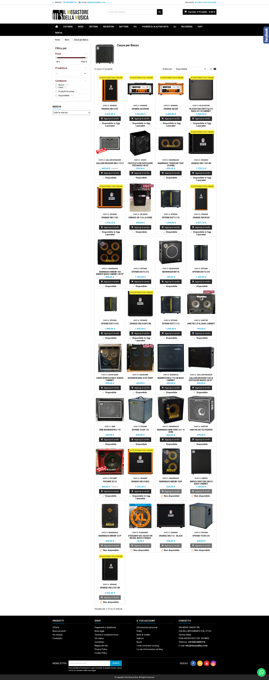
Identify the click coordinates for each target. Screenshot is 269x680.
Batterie (123, 27)
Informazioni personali (147, 627)
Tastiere (93, 27)
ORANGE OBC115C (109, 217)
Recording (187, 27)
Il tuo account (146, 620)
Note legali (99, 631)
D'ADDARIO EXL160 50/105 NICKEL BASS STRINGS (140, 537)
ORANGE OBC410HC (140, 481)
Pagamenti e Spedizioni (105, 627)
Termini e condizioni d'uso (107, 634)
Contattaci (57, 638)
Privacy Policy (101, 649)
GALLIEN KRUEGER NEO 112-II (110, 163)
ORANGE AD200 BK (140, 109)
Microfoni (108, 27)
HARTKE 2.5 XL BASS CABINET (201, 323)
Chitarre (68, 27)
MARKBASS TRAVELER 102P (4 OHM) (171, 164)
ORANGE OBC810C (201, 217)
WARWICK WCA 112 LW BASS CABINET (171, 379)
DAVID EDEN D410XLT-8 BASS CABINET (109, 379)
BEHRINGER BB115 (170, 272)
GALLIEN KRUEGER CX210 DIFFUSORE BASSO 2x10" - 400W (201, 380)
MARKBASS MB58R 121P (109, 536)
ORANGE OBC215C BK (110, 588)
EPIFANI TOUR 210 (201, 536)
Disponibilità (191, 69)
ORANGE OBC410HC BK (140, 323)
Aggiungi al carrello (110, 119)
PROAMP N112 (110, 481)
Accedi (198, 2)
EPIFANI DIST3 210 (201, 272)
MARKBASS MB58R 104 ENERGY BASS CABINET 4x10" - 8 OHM (110, 274)
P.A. (135, 27)
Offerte (56, 627)
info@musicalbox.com (96, 2)
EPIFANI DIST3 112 (170, 323)
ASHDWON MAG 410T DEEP (140, 378)
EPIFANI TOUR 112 (140, 430)
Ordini (139, 631)
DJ (175, 27)
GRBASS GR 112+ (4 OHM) (140, 217)
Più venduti (57, 634)
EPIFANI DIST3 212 (140, 272)
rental (59, 33)
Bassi (81, 27)
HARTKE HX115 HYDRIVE (201, 430)
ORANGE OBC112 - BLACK (171, 536)
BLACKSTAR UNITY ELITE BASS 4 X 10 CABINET (201, 110)
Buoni (139, 642)
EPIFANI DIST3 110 (170, 217)
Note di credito (143, 634)
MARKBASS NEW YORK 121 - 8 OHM (170, 431)
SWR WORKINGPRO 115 (110, 430)
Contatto (185, 620)
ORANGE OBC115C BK (201, 163)
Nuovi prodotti (59, 631)
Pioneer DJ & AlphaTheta (155, 27)
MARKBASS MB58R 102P (170, 481)
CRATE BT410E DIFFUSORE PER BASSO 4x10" (140, 164)
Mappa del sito (101, 645)
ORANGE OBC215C (109, 109)
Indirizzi (140, 638)
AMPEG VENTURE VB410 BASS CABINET (201, 482)
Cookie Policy (101, 653)
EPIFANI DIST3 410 (110, 323)
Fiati (200, 27)
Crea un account (209, 2)
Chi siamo (99, 638)
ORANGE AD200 (171, 109)
